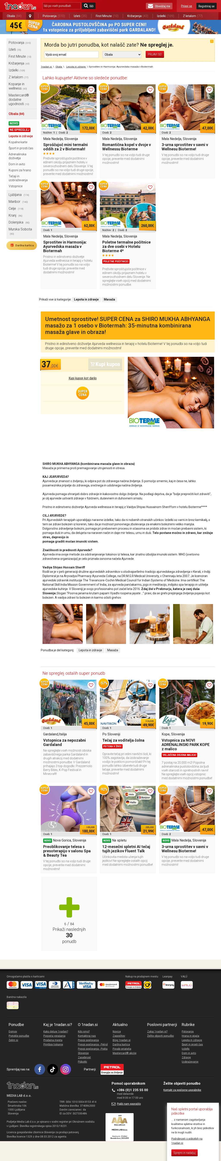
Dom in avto (17, 164)
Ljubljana (19, 195)
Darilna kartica (22, 245)
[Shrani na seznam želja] (91, 89)
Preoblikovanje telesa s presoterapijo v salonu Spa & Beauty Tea (67, 850)
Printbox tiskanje (53, 1044)
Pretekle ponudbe (19, 1035)
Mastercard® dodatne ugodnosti (19, 99)
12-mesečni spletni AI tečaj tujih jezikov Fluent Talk (126, 848)
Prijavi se (186, 6)
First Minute (107, 16)
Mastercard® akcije (124, 1053)
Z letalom (193, 16)
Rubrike (188, 1025)
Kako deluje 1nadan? (55, 1031)
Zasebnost (84, 1057)
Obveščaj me (162, 6)
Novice (117, 1031)
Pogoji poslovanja (88, 1040)
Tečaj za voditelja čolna (123, 740)
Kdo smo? (84, 1031)
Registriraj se (207, 6)
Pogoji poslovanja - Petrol (93, 1044)
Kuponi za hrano (20, 170)
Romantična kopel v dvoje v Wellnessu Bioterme (126, 146)
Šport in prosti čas (21, 148)
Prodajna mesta (52, 1040)
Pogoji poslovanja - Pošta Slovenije (92, 1051)
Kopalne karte (18, 142)
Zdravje (186, 1057)
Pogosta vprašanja (54, 1035)
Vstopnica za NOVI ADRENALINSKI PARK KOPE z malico (186, 744)
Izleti (80, 16)
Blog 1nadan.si (122, 1040)
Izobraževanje (190, 1061)
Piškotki (82, 1061)
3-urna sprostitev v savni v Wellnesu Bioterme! (185, 146)
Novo (14, 123)
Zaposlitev (119, 1035)
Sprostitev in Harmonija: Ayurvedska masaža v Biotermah (65, 246)
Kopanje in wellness (18, 86)
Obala (14, 16)
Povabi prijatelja (122, 1048)
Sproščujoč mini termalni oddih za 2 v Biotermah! (65, 146)
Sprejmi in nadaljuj (185, 1153)
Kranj (15, 215)
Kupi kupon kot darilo (83, 378)
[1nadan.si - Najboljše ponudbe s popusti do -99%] (20, 6)
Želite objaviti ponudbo (160, 1035)
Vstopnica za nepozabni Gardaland (64, 742)
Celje (16, 208)
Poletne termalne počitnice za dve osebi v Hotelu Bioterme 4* (126, 246)
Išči (91, 6)
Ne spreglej (19, 130)
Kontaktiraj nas (87, 1035)
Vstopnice (15, 186)
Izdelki (165, 16)
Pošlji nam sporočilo (129, 1103)
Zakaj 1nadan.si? (157, 1031)
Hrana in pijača (190, 1035)
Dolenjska (19, 222)
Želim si (13, 1040)
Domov (13, 1031)
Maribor (18, 202)
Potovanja (54, 16)
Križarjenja (137, 16)
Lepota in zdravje (21, 136)
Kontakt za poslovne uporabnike (182, 1090)
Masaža (112, 650)
